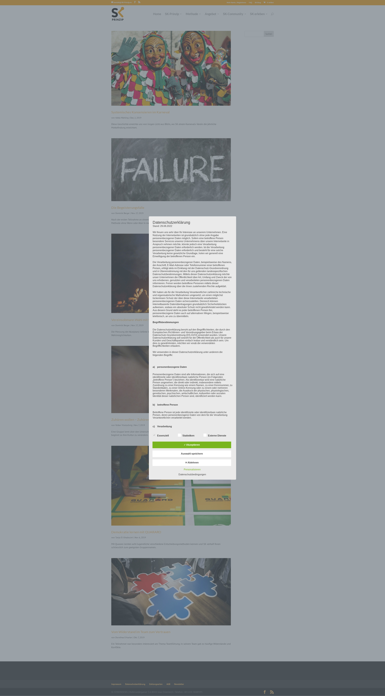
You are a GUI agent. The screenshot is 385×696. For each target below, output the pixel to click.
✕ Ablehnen (192, 462)
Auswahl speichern (192, 453)
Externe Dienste (217, 435)
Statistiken (188, 435)
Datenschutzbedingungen (192, 474)
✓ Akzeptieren (192, 445)
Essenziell (163, 435)
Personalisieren (192, 469)
